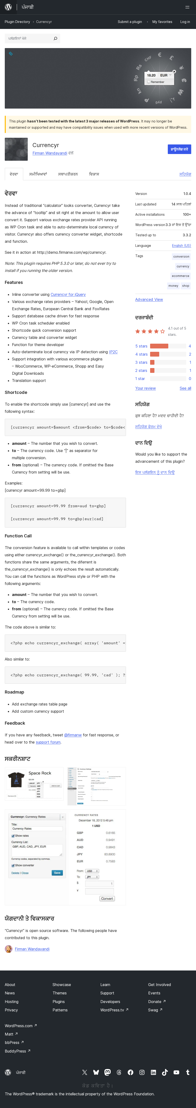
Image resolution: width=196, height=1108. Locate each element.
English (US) (181, 245)
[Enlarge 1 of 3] (57, 773)
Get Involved (159, 984)
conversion (181, 256)
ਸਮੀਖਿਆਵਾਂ (38, 174)
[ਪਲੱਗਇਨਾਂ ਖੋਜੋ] (55, 38)
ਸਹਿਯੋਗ (185, 174)
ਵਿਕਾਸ (94, 174)
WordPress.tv (114, 1010)
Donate (157, 1001)
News (10, 993)
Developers (110, 1001)
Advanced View (149, 299)
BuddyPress (18, 1051)
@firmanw (73, 735)
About (10, 984)
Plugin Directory (17, 22)
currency (183, 266)
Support (107, 993)
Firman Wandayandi (50, 153)
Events (154, 993)
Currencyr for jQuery (68, 294)
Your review (145, 388)
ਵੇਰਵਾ (14, 174)
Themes (60, 993)
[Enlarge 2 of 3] (119, 773)
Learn (105, 984)
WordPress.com (21, 1025)
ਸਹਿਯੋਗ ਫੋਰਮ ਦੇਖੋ (148, 426)
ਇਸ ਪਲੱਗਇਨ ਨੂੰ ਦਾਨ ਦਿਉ (155, 472)
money (173, 285)
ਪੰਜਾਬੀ (21, 1072)
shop (185, 285)
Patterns (60, 1010)
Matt (11, 1034)
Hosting (11, 1001)
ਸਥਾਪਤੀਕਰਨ (68, 174)
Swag (155, 1010)
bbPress (14, 1042)
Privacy (11, 1010)
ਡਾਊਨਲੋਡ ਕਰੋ (179, 149)
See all (185, 388)
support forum (48, 742)
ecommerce (180, 276)
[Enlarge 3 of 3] (119, 815)
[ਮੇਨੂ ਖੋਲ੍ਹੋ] (188, 7)
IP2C (113, 351)
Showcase (62, 984)
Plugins (59, 1001)
